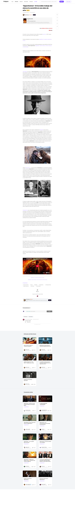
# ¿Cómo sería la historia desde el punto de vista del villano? (29, 456)
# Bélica (30, 419)
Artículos (16, 1)
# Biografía (25, 400)
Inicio (12, 1)
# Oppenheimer (29, 400)
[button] (51, 319)
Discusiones (26, 1)
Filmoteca (31, 1)
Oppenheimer (26, 406)
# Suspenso (47, 419)
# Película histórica (42, 400)
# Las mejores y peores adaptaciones (29, 376)
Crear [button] (61, 1)
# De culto (46, 400)
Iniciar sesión (68, 1)
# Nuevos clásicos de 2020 (28, 438)
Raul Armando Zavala (28, 319)
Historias (21, 1)
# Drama (44, 456)
